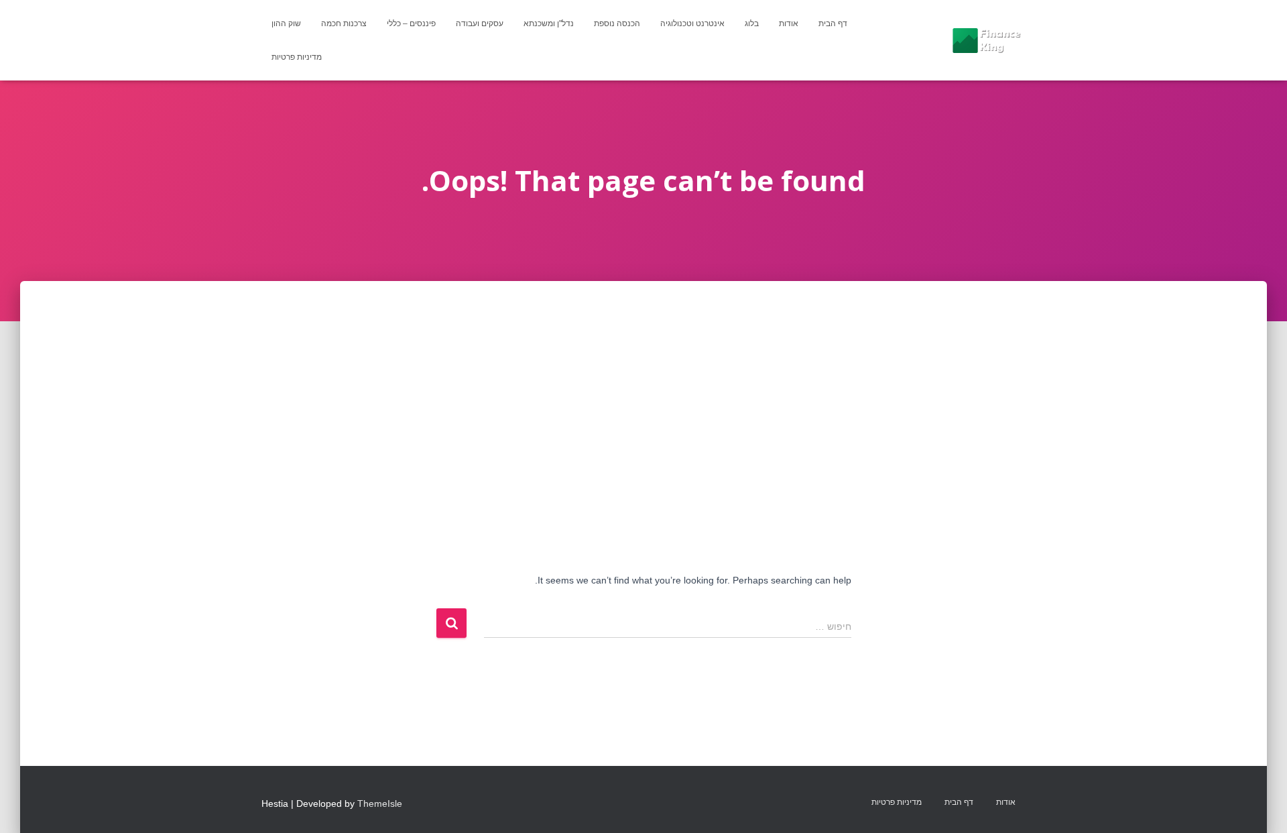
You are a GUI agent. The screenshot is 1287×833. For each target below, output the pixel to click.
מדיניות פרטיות (296, 57)
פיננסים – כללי (411, 23)
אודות (788, 23)
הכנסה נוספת (617, 23)
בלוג (752, 23)
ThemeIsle (379, 803)
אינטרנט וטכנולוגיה (692, 23)
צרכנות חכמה (344, 23)
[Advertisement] (643, 382)
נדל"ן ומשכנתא (549, 23)
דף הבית (832, 23)
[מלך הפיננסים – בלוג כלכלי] (986, 40)
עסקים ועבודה (479, 23)
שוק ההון (286, 23)
